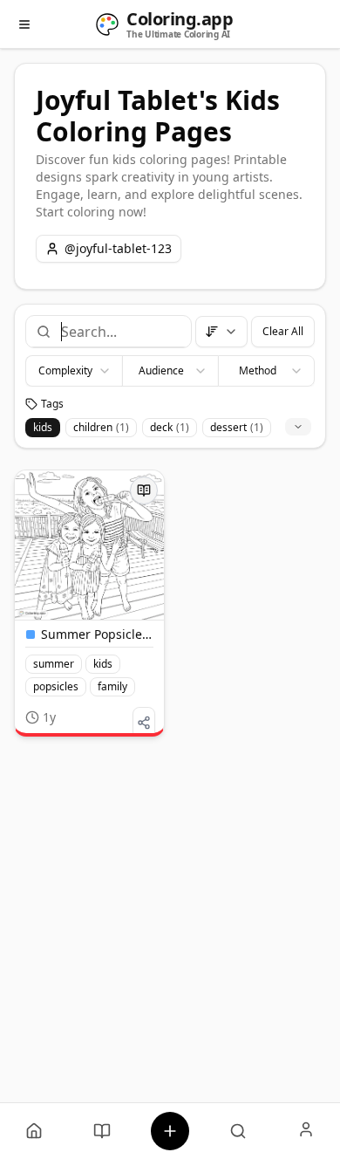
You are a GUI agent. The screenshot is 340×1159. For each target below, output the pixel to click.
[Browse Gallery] (238, 1131)
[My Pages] (34, 1131)
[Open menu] (24, 24)
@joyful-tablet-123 (118, 248)
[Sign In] (306, 1131)
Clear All (282, 331)
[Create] (170, 1131)
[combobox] (119, 331)
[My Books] (102, 1131)
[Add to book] (144, 490)
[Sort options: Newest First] (221, 331)
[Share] (144, 722)
